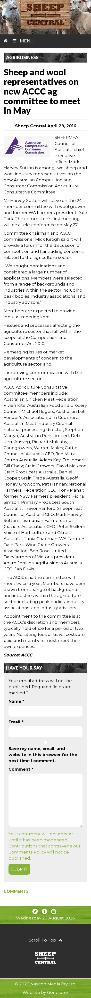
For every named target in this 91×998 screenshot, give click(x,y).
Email (16, 721)
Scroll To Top (43, 940)
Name (16, 701)
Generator (57, 992)
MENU (26, 41)
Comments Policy (27, 852)
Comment (20, 769)
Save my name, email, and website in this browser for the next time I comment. (42, 754)
